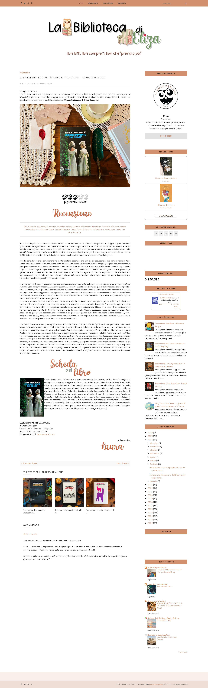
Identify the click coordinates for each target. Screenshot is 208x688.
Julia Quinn (167, 181)
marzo (153, 460)
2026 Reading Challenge (166, 294)
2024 (150, 439)
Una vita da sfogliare (156, 601)
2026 (150, 432)
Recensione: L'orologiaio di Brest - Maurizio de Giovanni (170, 365)
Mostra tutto (183, 652)
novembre (154, 446)
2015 (150, 512)
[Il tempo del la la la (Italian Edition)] (166, 201)
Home (80, 3)
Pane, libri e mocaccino (157, 584)
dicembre (154, 443)
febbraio (154, 463)
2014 (150, 516)
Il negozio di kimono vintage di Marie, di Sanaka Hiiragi (169, 570)
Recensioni (93, 3)
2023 (150, 484)
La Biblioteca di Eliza (30, 83)
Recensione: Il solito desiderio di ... (100, 511)
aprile (152, 456)
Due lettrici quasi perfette (158, 635)
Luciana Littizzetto (167, 208)
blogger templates (181, 684)
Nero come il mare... (165, 586)
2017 (150, 505)
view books (177, 309)
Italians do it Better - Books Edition (163, 618)
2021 (150, 491)
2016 (150, 509)
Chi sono (166, 135)
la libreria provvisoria (156, 567)
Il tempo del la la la (166, 205)
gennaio (153, 481)
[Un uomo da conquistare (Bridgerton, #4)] (166, 174)
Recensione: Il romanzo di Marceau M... (34, 511)
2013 (150, 519)
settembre (154, 453)
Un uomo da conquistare (166, 178)
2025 (150, 436)
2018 (150, 502)
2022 (150, 488)
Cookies (122, 3)
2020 (150, 495)
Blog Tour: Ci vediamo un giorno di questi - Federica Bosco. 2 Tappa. (170, 405)
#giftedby (25, 72)
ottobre (153, 450)
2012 (150, 523)
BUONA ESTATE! (164, 620)
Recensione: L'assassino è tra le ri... (68, 511)
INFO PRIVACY (30, 534)
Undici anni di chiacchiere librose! (167, 638)
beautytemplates (156, 684)
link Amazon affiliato (45, 434)
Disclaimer (108, 3)
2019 (150, 498)
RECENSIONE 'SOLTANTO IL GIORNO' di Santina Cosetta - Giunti (169, 605)
